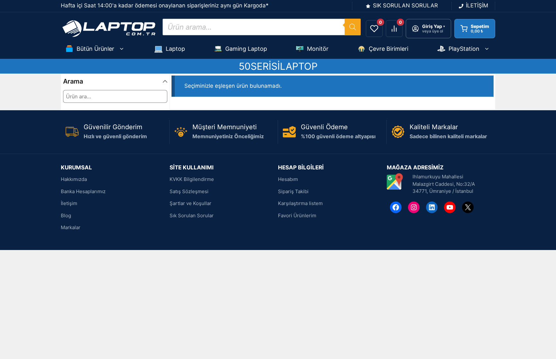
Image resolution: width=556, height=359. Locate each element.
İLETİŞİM (477, 5)
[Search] (353, 27)
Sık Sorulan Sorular (192, 215)
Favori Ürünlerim (297, 215)
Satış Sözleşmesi (189, 191)
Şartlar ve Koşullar (190, 203)
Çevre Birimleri (388, 48)
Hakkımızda (74, 179)
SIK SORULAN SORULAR (405, 5)
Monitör (318, 48)
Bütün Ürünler (95, 48)
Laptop (175, 48)
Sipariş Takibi (293, 191)
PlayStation (464, 48)
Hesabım (288, 179)
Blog (66, 215)
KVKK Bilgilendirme (192, 179)
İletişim (69, 203)
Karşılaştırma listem (300, 203)
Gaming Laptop (246, 48)
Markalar (70, 227)
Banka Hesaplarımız (83, 191)
